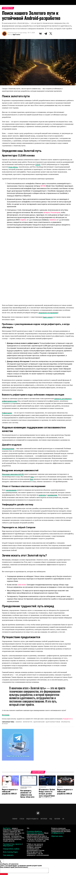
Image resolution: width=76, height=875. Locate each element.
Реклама (6, 844)
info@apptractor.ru (68, 719)
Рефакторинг (7, 413)
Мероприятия (8, 846)
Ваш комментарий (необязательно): (14, 867)
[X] (50, 33)
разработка (66, 722)
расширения (52, 495)
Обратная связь (57, 836)
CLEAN (37, 164)
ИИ (63, 819)
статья (5, 723)
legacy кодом (48, 317)
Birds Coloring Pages (10, 852)
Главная (14, 819)
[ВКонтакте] (40, 33)
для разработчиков (53, 722)
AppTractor (16, 34)
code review (22, 585)
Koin (32, 477)
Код (50, 819)
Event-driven (13, 167)
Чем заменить (8, 855)
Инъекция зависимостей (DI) (13, 474)
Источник (5, 715)
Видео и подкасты (32, 819)
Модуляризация (8, 448)
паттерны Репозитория (51, 212)
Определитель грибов (11, 849)
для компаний (39, 722)
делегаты (42, 495)
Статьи (22, 819)
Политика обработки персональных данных (35, 832)
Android (19, 722)
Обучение (57, 819)
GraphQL (23, 220)
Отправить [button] (4, 874)
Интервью (44, 819)
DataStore (52, 220)
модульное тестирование (48, 312)
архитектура (28, 722)
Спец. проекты (16, 844)
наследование (11, 490)
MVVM (43, 186)
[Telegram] (45, 33)
